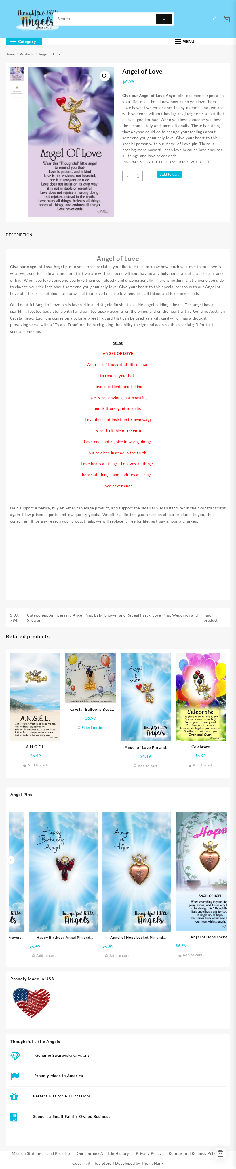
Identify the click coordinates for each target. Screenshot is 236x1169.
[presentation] (10, 860)
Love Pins (161, 615)
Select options (94, 727)
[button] (105, 76)
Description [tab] (19, 235)
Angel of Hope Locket (193, 937)
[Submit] (164, 19)
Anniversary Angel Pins (70, 615)
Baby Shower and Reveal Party (122, 615)
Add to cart (169, 174)
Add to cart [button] (37, 765)
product (211, 620)
